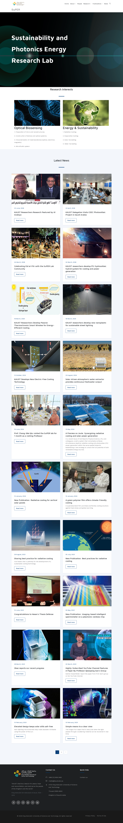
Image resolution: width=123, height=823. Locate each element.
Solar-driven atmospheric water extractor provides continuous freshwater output (85, 380)
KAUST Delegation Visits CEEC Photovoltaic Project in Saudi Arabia (85, 213)
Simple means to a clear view (79, 726)
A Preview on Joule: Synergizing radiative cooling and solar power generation (85, 434)
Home (67, 4)
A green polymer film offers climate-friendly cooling (86, 501)
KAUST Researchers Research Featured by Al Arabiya (34, 213)
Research (86, 4)
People (79, 4)
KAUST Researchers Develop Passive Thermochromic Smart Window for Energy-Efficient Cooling (34, 325)
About (72, 4)
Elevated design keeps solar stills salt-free (33, 726)
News (106, 4)
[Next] (66, 752)
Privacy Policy (90, 816)
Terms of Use (101, 816)
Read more (19, 220)
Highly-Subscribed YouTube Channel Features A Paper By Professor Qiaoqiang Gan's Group (87, 669)
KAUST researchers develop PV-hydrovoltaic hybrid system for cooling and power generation (86, 268)
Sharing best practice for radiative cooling (33, 558)
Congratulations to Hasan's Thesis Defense (33, 614)
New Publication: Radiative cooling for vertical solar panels (35, 501)
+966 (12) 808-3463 (55, 777)
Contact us (84, 777)
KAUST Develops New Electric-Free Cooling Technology (34, 380)
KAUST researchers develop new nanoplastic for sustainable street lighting (86, 324)
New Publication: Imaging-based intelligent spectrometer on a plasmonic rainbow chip (86, 615)
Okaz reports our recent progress (29, 668)
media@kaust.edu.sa (56, 781)
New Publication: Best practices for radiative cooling (86, 559)
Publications (97, 4)
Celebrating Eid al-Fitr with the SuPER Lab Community (34, 267)
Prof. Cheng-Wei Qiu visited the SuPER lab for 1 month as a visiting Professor (35, 434)
